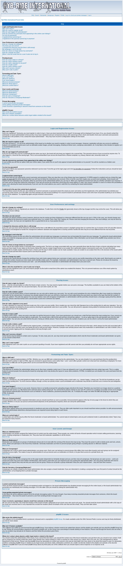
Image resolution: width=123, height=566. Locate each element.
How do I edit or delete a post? (12, 61)
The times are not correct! (10, 46)
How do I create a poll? (9, 65)
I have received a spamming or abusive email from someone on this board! (26, 106)
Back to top (6, 138)
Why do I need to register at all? (12, 30)
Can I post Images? (8, 80)
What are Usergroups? (9, 94)
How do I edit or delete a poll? (12, 66)
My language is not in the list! (11, 49)
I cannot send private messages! (12, 103)
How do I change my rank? (11, 52)
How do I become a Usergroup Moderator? (16, 97)
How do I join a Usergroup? (11, 96)
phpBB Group (58, 519)
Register (57, 15)
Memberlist (43, 15)
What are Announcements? (11, 82)
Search (37, 15)
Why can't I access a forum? (11, 68)
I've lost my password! (9, 35)
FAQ (33, 15)
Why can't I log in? (8, 28)
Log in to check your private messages (76, 15)
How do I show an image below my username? (17, 51)
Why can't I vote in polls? (10, 70)
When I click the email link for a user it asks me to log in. (20, 54)
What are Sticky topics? (10, 84)
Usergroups (50, 15)
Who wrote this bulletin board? (12, 112)
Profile (62, 15)
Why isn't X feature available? (12, 113)
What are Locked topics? (10, 85)
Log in (89, 15)
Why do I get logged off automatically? (14, 32)
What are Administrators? (10, 91)
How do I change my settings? (12, 44)
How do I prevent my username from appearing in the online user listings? (26, 33)
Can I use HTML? (8, 77)
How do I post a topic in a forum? (13, 60)
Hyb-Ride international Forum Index (12, 20)
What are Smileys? (8, 78)
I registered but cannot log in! (11, 37)
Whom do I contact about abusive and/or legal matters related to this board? (26, 115)
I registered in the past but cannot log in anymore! (18, 39)
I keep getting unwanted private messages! (16, 105)
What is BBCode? (8, 75)
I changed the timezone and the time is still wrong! (18, 47)
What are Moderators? (9, 92)
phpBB (64, 563)
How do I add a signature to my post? (14, 63)
